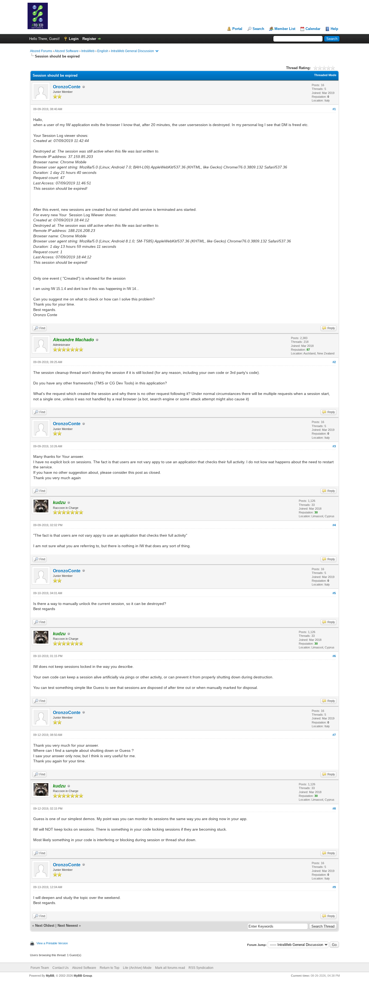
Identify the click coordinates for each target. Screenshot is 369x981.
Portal (237, 29)
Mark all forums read (170, 968)
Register (89, 39)
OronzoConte (66, 86)
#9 (334, 887)
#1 (334, 109)
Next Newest (68, 926)
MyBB (50, 975)
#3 (334, 446)
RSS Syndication (201, 968)
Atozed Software (67, 51)
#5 (334, 593)
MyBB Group (83, 975)
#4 (334, 525)
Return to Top (109, 968)
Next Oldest (44, 926)
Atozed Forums (41, 51)
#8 (334, 808)
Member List (284, 29)
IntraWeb (88, 51)
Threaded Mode (325, 75)
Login (74, 39)
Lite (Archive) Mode (137, 968)
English (102, 51)
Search (258, 29)
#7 (334, 734)
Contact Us (60, 968)
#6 (334, 656)
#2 (334, 362)
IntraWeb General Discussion (132, 51)
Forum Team (40, 968)
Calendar (313, 29)
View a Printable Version (52, 943)
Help (334, 29)
